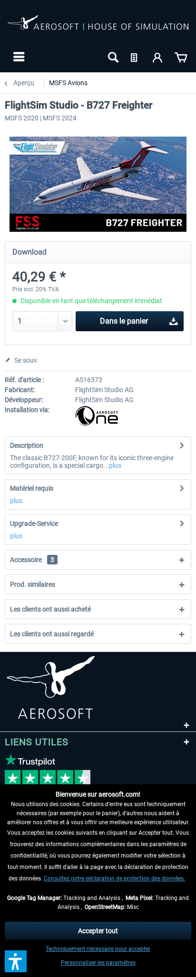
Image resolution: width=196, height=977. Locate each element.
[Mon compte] (157, 56)
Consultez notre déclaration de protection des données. (114, 878)
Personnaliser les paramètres (98, 962)
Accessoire (32, 559)
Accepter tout (98, 931)
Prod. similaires (32, 584)
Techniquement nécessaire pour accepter (98, 949)
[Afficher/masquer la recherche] (112, 56)
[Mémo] (135, 56)
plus (115, 465)
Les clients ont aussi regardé (52, 634)
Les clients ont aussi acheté (50, 609)
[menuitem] (18, 56)
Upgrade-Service (34, 523)
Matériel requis (31, 488)
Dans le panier (124, 321)
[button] (16, 961)
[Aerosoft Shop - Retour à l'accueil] (98, 27)
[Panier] (180, 56)
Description (26, 445)
